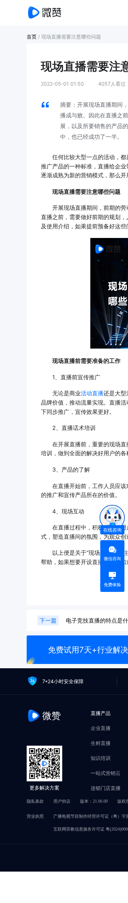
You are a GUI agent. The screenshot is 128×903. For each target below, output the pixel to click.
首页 (32, 37)
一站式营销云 (106, 773)
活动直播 (92, 393)
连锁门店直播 (106, 788)
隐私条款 (35, 801)
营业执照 (35, 816)
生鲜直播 (101, 743)
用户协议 (61, 801)
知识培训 (101, 758)
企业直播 (101, 728)
